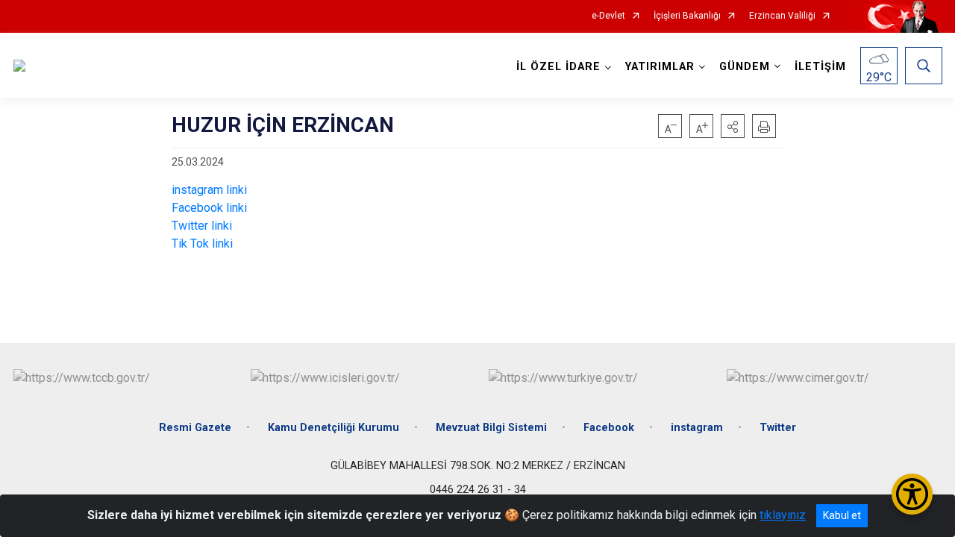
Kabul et (842, 515)
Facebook (608, 427)
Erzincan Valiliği (782, 16)
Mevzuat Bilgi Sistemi (491, 427)
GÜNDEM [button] (744, 66)
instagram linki (209, 190)
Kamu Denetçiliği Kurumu (333, 427)
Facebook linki (209, 208)
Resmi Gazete (195, 427)
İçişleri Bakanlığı (687, 16)
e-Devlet (608, 16)
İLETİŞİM (820, 66)
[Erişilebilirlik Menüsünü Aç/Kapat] (912, 494)
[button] (733, 126)
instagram (697, 427)
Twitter (778, 427)
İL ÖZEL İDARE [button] (558, 66)
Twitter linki (202, 226)
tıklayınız (783, 515)
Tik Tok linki (202, 243)
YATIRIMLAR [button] (660, 66)
